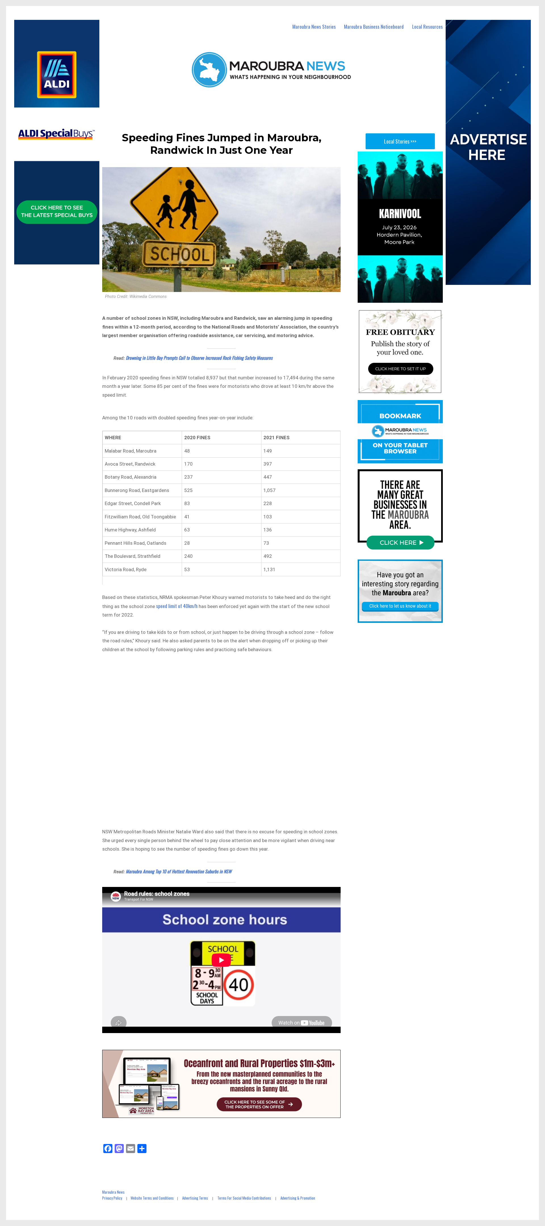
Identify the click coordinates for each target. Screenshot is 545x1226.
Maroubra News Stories (314, 26)
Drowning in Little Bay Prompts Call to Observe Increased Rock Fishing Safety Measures (199, 357)
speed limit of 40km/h (177, 605)
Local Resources (427, 26)
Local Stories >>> (400, 141)
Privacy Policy (112, 1198)
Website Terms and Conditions (152, 1198)
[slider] (406, 298)
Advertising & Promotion (297, 1198)
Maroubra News (113, 1192)
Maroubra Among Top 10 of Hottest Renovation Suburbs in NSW (179, 871)
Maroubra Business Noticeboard (374, 26)
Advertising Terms (195, 1198)
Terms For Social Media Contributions (244, 1198)
